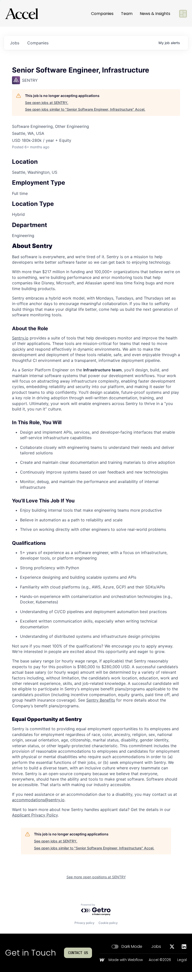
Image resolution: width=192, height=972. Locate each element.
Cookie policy (108, 923)
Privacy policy (84, 923)
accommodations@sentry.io (38, 799)
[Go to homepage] (21, 14)
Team (126, 13)
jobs (14, 42)
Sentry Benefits (100, 700)
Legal (182, 960)
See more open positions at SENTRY (96, 877)
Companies (102, 13)
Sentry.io (20, 337)
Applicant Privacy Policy (35, 814)
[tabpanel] (96, 530)
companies (37, 42)
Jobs (156, 946)
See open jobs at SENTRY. (46, 102)
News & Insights (155, 13)
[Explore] (183, 14)
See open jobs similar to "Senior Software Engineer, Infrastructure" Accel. (85, 109)
